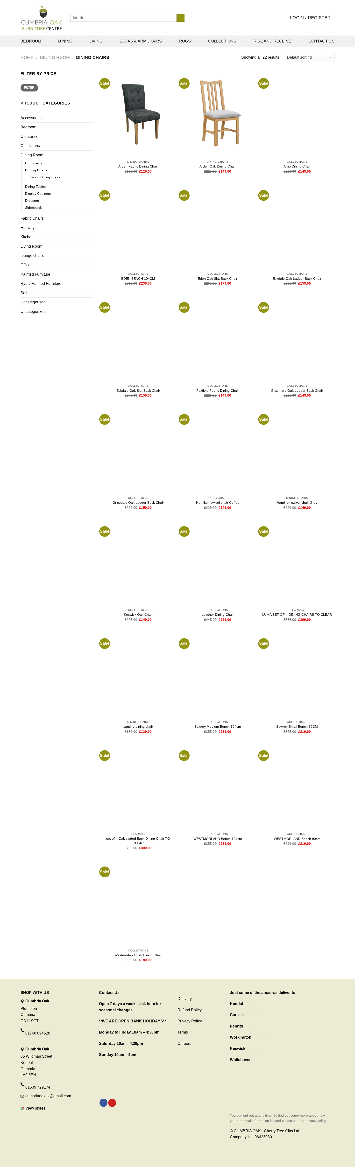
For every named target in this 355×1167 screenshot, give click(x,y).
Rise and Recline (272, 41)
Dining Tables (35, 187)
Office (25, 265)
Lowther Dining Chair (218, 614)
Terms (183, 1032)
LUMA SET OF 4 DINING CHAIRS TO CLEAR (297, 614)
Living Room (31, 246)
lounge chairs (32, 255)
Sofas (25, 293)
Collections (222, 41)
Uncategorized (33, 311)
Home (27, 57)
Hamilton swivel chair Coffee (217, 502)
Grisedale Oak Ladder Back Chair (138, 502)
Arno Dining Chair (297, 166)
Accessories (31, 118)
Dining (65, 41)
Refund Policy (190, 1010)
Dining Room (55, 57)
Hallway (28, 228)
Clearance (29, 136)
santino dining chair (138, 726)
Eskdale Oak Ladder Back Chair (297, 278)
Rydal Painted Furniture (41, 283)
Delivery (185, 999)
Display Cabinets (38, 194)
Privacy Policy (190, 1021)
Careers (184, 1043)
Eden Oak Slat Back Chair (217, 278)
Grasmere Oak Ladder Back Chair (297, 390)
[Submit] (181, 18)
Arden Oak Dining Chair (217, 166)
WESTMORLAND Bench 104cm (217, 839)
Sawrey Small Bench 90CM (297, 726)
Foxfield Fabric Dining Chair (217, 390)
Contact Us (321, 41)
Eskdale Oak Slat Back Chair (138, 390)
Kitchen (27, 237)
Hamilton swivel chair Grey (297, 502)
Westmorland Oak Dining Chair (138, 955)
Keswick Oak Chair (138, 614)
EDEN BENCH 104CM (138, 278)
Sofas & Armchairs (141, 41)
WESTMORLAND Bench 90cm (297, 839)
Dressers (32, 201)
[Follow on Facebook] (103, 1103)
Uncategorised (33, 302)
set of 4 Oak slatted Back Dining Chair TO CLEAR (138, 841)
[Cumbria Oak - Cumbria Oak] (42, 17)
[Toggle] (92, 155)
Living (95, 41)
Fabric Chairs (32, 218)
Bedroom (31, 41)
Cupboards (33, 163)
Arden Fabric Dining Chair (138, 166)
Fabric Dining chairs (45, 177)
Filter (29, 87)
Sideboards (34, 208)
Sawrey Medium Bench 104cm (217, 726)
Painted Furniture (35, 274)
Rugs (185, 41)
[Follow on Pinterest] (112, 1103)
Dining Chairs (36, 170)
